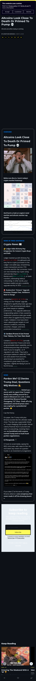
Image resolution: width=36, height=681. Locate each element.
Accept (7, 12)
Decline (28, 12)
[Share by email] (2, 37)
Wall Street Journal (14, 390)
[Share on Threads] (12, 37)
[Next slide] (31, 663)
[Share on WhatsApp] (21, 37)
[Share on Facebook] (6, 37)
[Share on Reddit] (18, 37)
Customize (18, 12)
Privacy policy (13, 6)
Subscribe (18, 532)
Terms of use (24, 6)
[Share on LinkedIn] (15, 37)
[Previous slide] (4, 663)
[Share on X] (9, 37)
